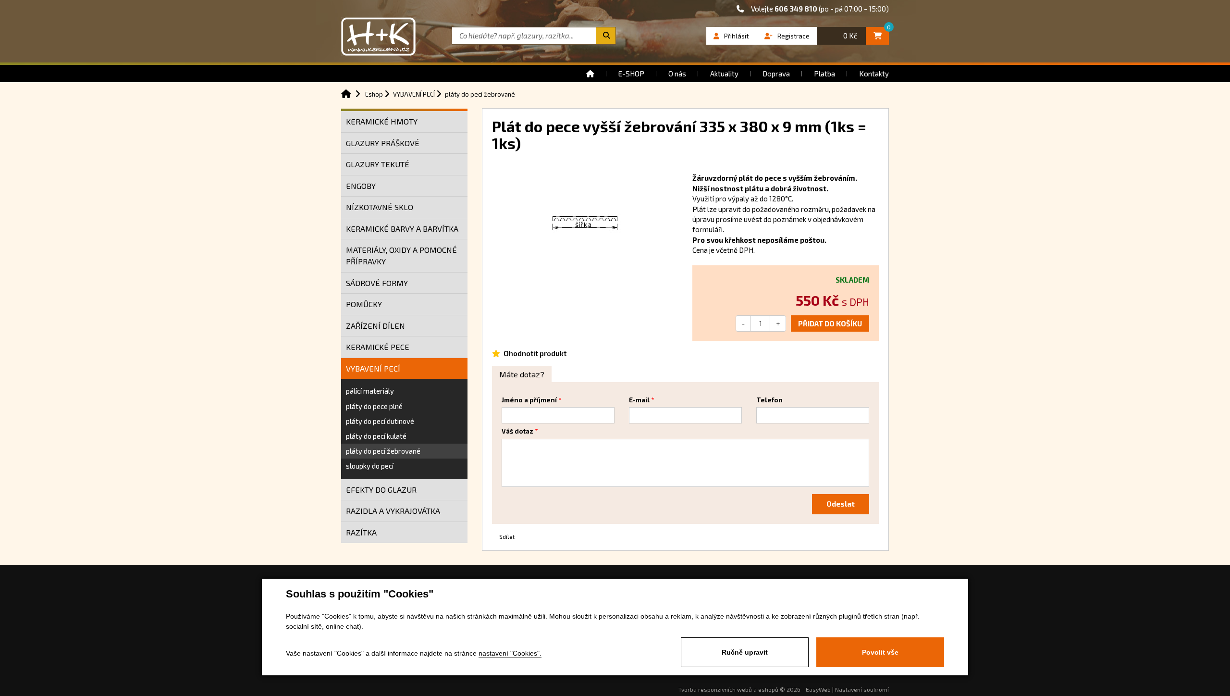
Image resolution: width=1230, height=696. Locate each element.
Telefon (769, 400)
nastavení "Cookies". (510, 653)
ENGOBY (361, 185)
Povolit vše (880, 652)
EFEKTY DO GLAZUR (381, 489)
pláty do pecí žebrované (383, 451)
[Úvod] (590, 73)
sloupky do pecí (370, 465)
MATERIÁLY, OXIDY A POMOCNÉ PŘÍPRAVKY (401, 255)
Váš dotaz (517, 431)
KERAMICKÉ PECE (377, 346)
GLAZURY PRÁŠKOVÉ (382, 143)
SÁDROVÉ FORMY (377, 282)
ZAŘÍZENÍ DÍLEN (375, 325)
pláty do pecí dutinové (380, 421)
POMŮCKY (364, 304)
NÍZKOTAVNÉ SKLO (379, 206)
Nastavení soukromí (862, 689)
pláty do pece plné (374, 406)
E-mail (639, 400)
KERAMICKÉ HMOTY (382, 121)
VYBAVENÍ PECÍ (373, 368)
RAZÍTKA (361, 532)
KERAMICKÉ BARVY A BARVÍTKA (402, 228)
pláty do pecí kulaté (376, 436)
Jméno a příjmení (529, 400)
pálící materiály (370, 390)
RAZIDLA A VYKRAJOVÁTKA (393, 510)
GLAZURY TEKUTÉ (377, 164)
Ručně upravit (745, 652)
